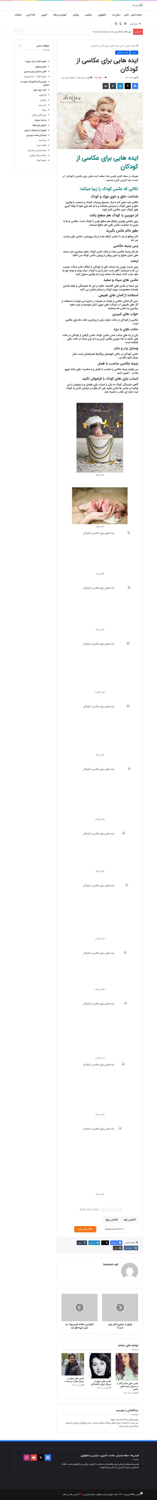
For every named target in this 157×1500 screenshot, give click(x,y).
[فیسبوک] (135, 86)
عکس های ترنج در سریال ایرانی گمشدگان (101, 1383)
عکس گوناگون (122, 52)
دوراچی (43, 100)
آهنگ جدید (41, 145)
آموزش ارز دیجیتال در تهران (35, 130)
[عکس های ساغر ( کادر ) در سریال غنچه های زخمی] (127, 1367)
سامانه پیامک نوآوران (37, 155)
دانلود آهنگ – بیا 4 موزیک (35, 76)
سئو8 (44, 110)
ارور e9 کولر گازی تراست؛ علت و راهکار (116, 31)
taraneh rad (110, 1264)
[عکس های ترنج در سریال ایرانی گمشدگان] (100, 1365)
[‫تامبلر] (113, 86)
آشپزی (44, 14)
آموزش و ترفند (60, 14)
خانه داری (30, 14)
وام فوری (42, 95)
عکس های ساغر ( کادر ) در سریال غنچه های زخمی (127, 1386)
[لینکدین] (120, 86)
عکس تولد (129, 1220)
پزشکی (76, 14)
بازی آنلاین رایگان (39, 115)
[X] (128, 86)
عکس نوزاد (110, 1220)
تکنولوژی (102, 14)
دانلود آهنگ (41, 160)
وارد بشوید (114, 1419)
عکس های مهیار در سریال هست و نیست (74, 1380)
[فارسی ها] (138, 5)
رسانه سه (42, 140)
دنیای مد (116, 14)
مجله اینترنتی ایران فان (36, 150)
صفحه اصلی (136, 14)
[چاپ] (106, 86)
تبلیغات (18, 14)
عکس (126, 14)
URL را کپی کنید (85, 1229)
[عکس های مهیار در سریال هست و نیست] (72, 1364)
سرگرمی (88, 14)
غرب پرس (42, 105)
